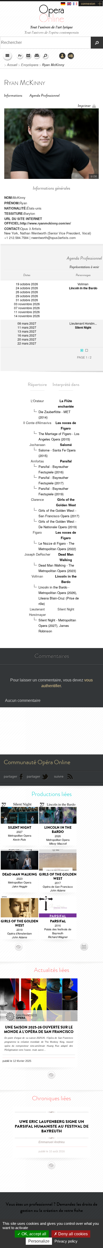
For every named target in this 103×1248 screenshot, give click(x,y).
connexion (88, 3)
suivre (59, 776)
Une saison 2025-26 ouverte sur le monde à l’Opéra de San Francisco (39, 1029)
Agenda (28, 56)
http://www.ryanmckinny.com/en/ (45, 223)
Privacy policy (66, 1241)
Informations (13, 95)
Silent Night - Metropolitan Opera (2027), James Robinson (57, 625)
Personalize (39, 1241)
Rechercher (45, 56)
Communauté (71, 56)
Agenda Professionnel (45, 95)
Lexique (37, 56)
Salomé (66, 444)
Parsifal (66, 461)
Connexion (62, 56)
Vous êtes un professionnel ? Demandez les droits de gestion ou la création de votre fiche (51, 1207)
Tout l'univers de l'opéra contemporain (51, 32)
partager (10, 776)
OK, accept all (33, 1234)
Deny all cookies (72, 1234)
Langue (20, 56)
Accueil (12, 65)
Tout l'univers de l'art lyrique (51, 27)
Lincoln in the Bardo (83, 288)
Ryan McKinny (53, 65)
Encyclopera (29, 65)
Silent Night (83, 327)
